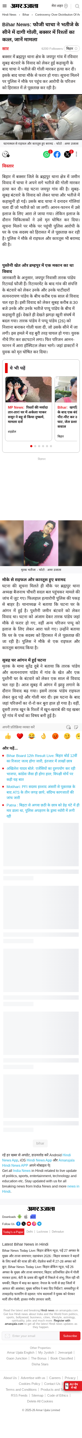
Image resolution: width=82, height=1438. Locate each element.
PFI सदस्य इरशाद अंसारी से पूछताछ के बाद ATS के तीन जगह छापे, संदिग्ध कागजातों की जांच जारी (41, 792)
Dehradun (58, 1231)
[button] (31, 446)
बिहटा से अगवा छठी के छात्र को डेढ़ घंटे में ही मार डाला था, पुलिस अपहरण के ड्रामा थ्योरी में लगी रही (43, 810)
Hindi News (9, 14)
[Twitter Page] (23, 1223)
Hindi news (47, 1310)
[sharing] (76, 154)
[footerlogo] (41, 1209)
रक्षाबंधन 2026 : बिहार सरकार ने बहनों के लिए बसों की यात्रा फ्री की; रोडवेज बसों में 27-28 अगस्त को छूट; (40, 1261)
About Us (10, 1377)
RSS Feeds (19, 1395)
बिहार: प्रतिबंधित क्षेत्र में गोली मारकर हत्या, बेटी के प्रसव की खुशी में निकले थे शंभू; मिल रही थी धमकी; (40, 1277)
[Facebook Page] (18, 1223)
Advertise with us (33, 1377)
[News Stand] (33, 1216)
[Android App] (19, 1216)
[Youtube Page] (29, 1223)
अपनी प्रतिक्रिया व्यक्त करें (18, 727)
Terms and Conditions (21, 1389)
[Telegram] (39, 1223)
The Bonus (39, 1358)
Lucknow (42, 1231)
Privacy (70, 1377)
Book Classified (62, 1358)
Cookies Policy (29, 1383)
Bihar (26, 14)
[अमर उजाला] (24, 7)
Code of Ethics (57, 1395)
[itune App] (26, 1216)
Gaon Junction (16, 1358)
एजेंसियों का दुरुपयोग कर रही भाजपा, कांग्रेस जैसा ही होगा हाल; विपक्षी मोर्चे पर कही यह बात (41, 774)
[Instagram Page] (34, 1223)
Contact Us (52, 1383)
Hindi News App (39, 1160)
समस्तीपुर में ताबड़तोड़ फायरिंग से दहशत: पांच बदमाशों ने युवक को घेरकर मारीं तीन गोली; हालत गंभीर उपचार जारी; (40, 1294)
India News (22, 1171)
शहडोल (12, 431)
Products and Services (57, 1389)
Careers (55, 1377)
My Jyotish (46, 1352)
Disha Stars (40, 1364)
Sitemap (37, 1395)
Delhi (29, 1231)
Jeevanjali (65, 1352)
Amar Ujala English (20, 1352)
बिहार (69, 48)
